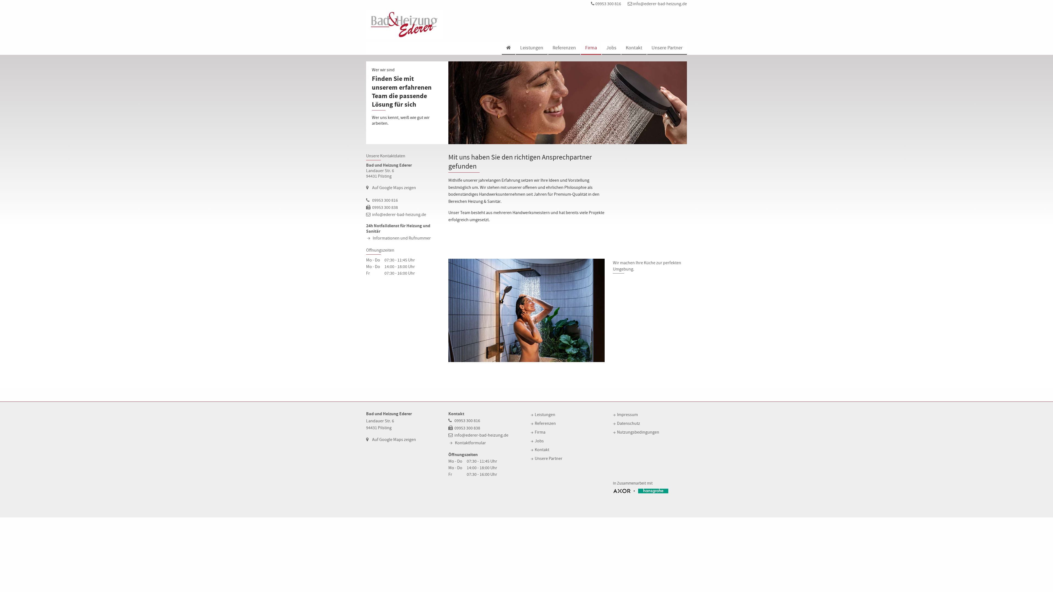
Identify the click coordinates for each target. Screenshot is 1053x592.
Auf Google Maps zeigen (394, 187)
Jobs (611, 48)
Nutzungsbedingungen (638, 432)
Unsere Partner (667, 48)
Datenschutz (628, 423)
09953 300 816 (608, 4)
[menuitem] (508, 48)
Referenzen (564, 48)
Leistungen (531, 48)
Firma (591, 48)
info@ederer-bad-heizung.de (659, 4)
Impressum (627, 414)
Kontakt (634, 48)
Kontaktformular (470, 443)
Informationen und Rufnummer (402, 238)
